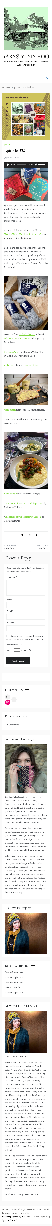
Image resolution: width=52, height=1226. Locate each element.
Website (10, 622)
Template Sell (11, 1220)
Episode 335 (17, 972)
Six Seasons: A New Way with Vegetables (24, 503)
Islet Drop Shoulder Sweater (18, 338)
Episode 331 (42, 548)
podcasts (8, 144)
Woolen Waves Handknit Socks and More (24, 234)
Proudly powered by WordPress (17, 1216)
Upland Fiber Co (27, 334)
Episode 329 (9, 548)
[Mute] (35, 164)
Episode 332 (19, 992)
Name (9, 599)
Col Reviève (10, 365)
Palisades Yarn (11, 352)
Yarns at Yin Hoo (26, 57)
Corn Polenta (10, 493)
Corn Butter (10, 409)
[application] (26, 165)
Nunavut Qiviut (30, 365)
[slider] (42, 164)
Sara (17, 158)
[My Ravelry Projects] (26, 933)
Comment (11, 577)
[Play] (8, 164)
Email (9, 611)
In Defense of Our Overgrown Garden (23, 516)
